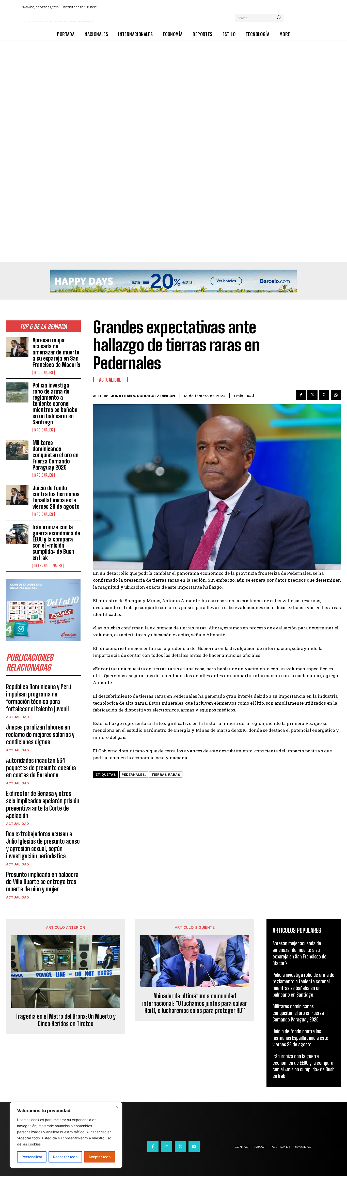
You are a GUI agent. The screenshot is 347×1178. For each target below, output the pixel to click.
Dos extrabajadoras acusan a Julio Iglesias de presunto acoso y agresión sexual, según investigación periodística (43, 844)
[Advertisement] (152, 78)
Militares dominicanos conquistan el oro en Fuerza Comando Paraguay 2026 (55, 455)
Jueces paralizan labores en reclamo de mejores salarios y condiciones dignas (40, 734)
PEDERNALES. (134, 775)
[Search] (278, 18)
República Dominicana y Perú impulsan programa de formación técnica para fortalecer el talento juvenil (38, 697)
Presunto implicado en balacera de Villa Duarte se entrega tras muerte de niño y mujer (42, 882)
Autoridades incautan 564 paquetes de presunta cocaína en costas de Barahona (41, 768)
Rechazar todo (65, 1157)
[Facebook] (301, 395)
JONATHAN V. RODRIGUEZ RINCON (143, 396)
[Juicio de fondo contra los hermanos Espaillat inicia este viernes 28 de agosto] (17, 495)
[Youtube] (194, 1146)
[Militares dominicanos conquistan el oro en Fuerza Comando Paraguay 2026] (17, 450)
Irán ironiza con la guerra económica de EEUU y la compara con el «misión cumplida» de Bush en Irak (56, 542)
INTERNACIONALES (48, 566)
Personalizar (32, 1157)
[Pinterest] (324, 395)
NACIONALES (43, 372)
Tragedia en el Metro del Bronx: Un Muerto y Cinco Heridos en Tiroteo (65, 1020)
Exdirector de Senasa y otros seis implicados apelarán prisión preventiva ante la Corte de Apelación (42, 804)
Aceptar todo (99, 1157)
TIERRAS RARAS (165, 775)
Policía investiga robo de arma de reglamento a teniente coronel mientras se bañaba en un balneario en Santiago (55, 404)
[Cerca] (117, 1107)
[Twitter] (312, 395)
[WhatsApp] (336, 395)
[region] (66, 1135)
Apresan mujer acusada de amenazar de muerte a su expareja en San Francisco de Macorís (56, 352)
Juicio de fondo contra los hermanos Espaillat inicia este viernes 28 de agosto (56, 497)
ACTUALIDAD (17, 717)
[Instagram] (166, 1146)
